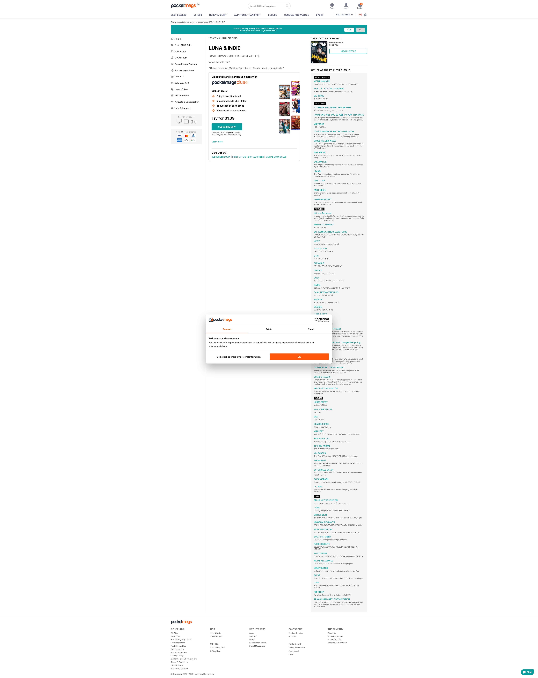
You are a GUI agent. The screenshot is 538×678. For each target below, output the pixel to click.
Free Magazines (178, 643)
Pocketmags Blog (178, 646)
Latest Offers (181, 89)
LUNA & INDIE (219, 22)
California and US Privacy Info (184, 659)
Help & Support (183, 108)
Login (291, 654)
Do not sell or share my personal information (239, 356)
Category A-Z (182, 83)
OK (299, 356)
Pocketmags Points (257, 643)
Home (178, 38)
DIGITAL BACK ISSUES (276, 157)
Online (252, 639)
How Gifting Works (218, 648)
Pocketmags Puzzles (186, 64)
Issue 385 (208, 22)
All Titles (174, 633)
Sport (320, 15)
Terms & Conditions (179, 662)
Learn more (217, 142)
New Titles (175, 636)
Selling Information (297, 648)
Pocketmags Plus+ (184, 70)
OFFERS (198, 15)
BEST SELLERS (178, 15)
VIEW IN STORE (348, 51)
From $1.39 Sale (183, 45)
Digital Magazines (257, 646)
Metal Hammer (196, 22)
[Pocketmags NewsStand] (185, 5)
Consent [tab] (227, 329)
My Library (180, 51)
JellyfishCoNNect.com (337, 643)
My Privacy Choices (179, 668)
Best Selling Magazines (181, 639)
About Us (332, 633)
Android (252, 636)
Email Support (216, 636)
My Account (181, 57)
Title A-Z (179, 76)
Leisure (272, 15)
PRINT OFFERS (239, 157)
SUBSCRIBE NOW (227, 127)
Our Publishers (177, 649)
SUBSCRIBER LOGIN (221, 157)
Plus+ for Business (179, 652)
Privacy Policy (177, 655)
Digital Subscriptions (179, 22)
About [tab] (311, 329)
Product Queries (296, 633)
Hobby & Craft (218, 15)
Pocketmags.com (335, 636)
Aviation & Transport (247, 15)
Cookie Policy (177, 665)
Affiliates (292, 636)
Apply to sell (294, 651)
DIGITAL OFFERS (256, 157)
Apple (251, 633)
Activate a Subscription (187, 102)
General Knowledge (296, 15)
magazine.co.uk (335, 639)
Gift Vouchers (182, 95)
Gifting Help (215, 651)
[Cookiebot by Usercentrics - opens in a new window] (316, 320)
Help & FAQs (215, 633)
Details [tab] (269, 329)
